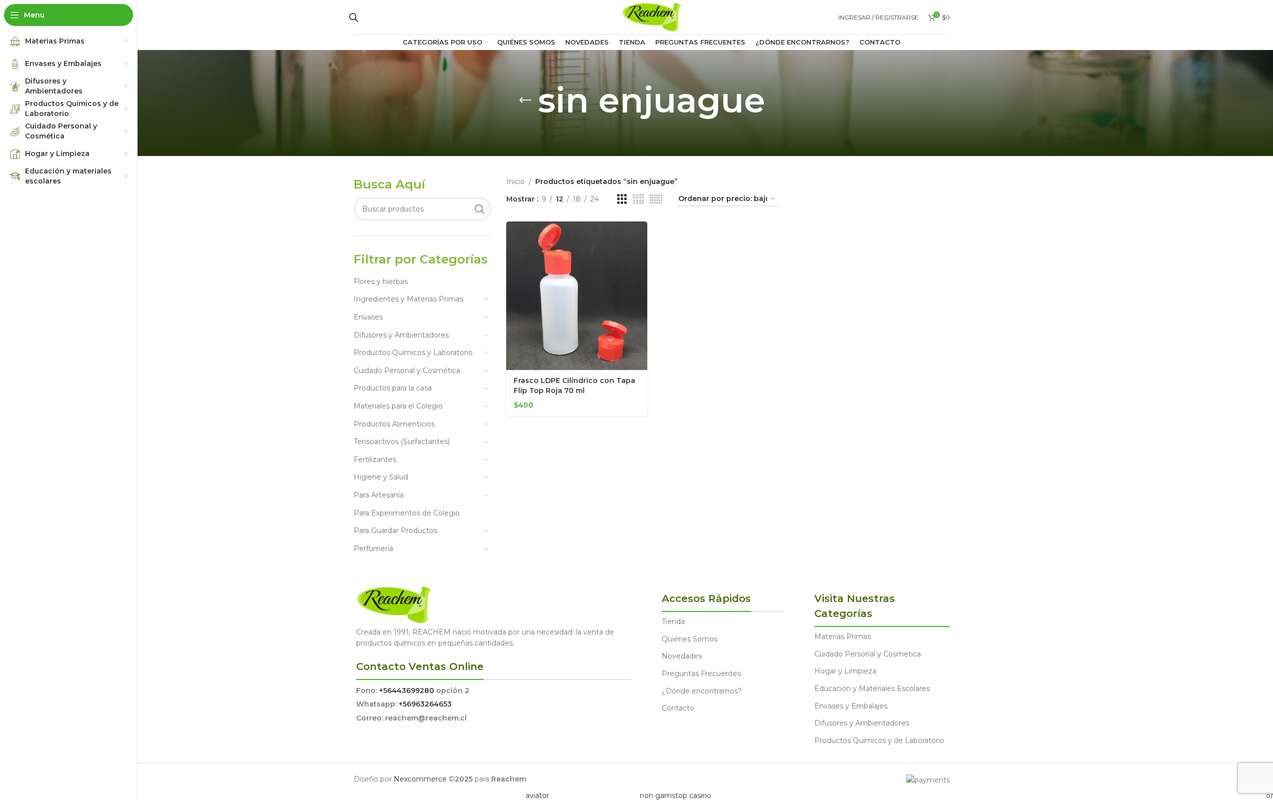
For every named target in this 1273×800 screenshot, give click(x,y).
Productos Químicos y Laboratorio (413, 352)
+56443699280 (406, 690)
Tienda (673, 621)
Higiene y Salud (381, 477)
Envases (368, 317)
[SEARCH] (479, 209)
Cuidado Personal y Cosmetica (867, 654)
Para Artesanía (379, 495)
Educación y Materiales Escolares (872, 688)
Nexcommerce (420, 779)
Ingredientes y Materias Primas (408, 299)
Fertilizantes (375, 459)
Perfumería (373, 548)
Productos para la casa (393, 388)
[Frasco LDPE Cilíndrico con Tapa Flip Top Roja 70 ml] (576, 296)
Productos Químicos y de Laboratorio (879, 740)
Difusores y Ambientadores (401, 335)
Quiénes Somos (689, 639)
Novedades (682, 656)
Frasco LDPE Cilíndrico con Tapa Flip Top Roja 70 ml (574, 385)
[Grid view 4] (638, 199)
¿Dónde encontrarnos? (702, 691)
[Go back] (525, 100)
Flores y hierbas (381, 281)
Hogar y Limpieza (845, 671)
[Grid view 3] (622, 199)
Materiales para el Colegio (398, 406)
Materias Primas (842, 636)
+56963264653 (425, 704)
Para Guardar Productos (395, 530)
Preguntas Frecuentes (701, 673)
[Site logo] (651, 16)
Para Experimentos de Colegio (407, 513)
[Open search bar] (354, 17)
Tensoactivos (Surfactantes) (402, 441)
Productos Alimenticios (394, 424)
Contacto (678, 708)
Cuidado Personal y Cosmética (407, 370)
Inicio (515, 181)
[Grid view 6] (656, 199)
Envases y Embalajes (850, 706)
